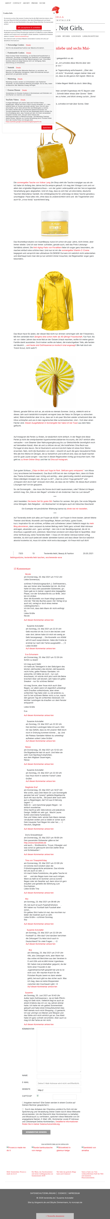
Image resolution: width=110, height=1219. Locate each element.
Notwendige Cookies (15, 45)
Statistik (10, 67)
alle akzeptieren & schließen (29, 27)
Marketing (11, 79)
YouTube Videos (12, 100)
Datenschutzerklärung (21, 36)
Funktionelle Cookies (15, 53)
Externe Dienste (13, 90)
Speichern (47, 127)
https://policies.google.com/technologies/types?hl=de (23, 121)
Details (28, 45)
